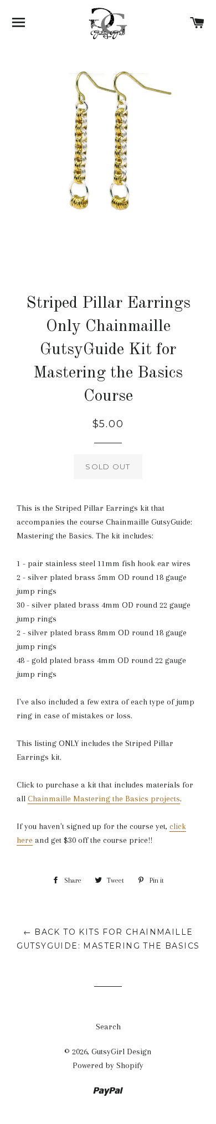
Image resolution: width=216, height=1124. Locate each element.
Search (108, 1027)
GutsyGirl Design (121, 1051)
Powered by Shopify (108, 1065)
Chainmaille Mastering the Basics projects (104, 799)
